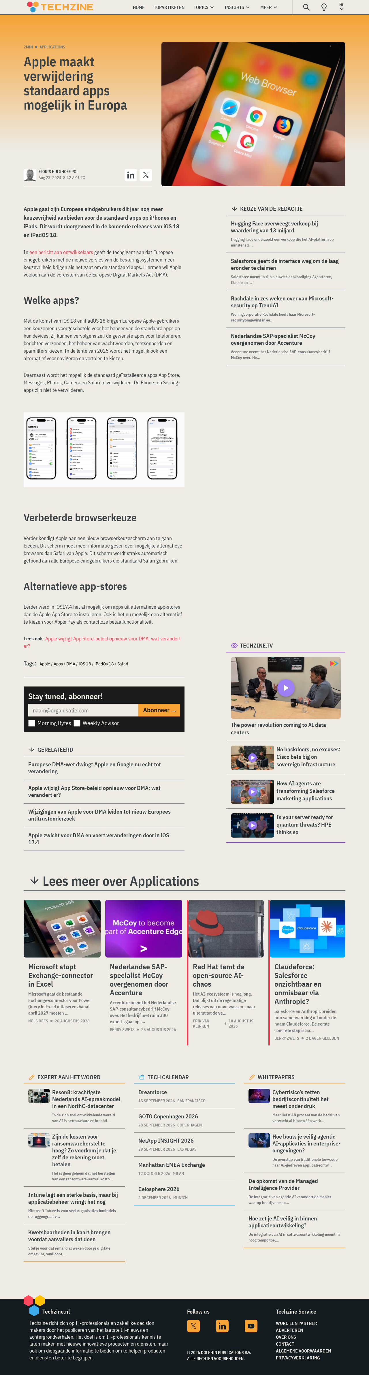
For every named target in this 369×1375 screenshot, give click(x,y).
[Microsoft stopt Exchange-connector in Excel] (62, 929)
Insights (234, 7)
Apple (44, 664)
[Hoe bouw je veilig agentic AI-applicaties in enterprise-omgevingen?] (259, 1150)
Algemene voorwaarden (303, 1351)
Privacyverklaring (298, 1358)
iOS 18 (85, 664)
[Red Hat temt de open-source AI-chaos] (226, 929)
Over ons (286, 1337)
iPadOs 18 (104, 664)
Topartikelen (169, 7)
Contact (285, 1344)
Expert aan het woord (69, 1077)
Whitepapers (276, 1077)
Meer (266, 7)
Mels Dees (38, 1021)
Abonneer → (160, 710)
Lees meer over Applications (121, 881)
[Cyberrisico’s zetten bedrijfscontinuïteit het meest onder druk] (259, 1106)
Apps (58, 664)
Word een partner (296, 1323)
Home (139, 7)
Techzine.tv (256, 645)
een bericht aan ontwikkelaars (61, 252)
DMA (70, 664)
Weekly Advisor (101, 723)
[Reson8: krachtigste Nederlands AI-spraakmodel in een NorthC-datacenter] (39, 1106)
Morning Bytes (54, 723)
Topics (201, 7)
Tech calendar (168, 1077)
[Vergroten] (177, 428)
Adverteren (289, 1330)
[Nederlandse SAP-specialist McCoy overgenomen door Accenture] (143, 929)
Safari (122, 664)
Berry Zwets (122, 1029)
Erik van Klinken (201, 1023)
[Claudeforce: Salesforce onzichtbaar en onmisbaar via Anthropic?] (307, 929)
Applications (52, 47)
